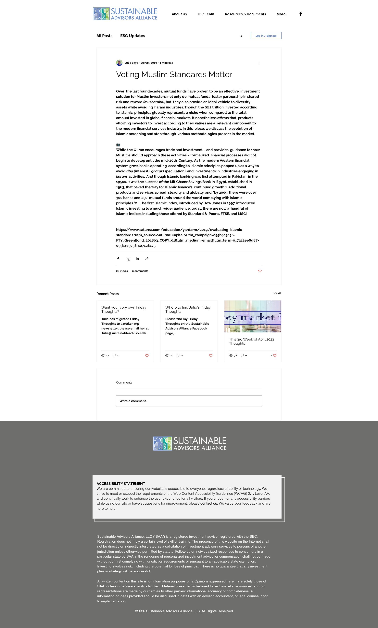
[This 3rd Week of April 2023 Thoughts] (252, 316)
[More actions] (259, 62)
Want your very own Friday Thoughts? (123, 309)
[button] (241, 35)
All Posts (104, 35)
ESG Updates (132, 35)
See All (277, 293)
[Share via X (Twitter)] (128, 259)
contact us (208, 503)
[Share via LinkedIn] (137, 259)
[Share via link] (147, 259)
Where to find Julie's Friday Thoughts (188, 309)
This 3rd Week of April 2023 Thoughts (251, 341)
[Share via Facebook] (118, 259)
